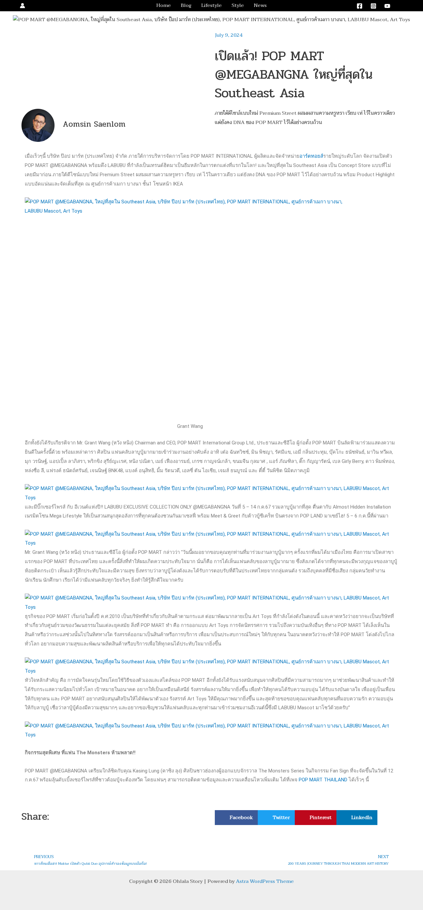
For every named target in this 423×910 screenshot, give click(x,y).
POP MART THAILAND (323, 780)
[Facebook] (360, 6)
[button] (407, 5)
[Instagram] (373, 6)
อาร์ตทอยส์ (311, 156)
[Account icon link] (22, 5)
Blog (186, 5)
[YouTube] (387, 6)
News (260, 5)
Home (163, 5)
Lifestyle (211, 5)
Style (238, 5)
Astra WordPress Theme (265, 881)
